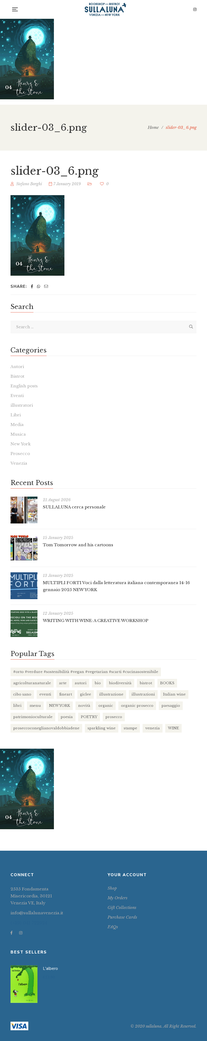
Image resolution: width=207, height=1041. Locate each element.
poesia (67, 717)
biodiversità (120, 683)
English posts (24, 385)
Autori (17, 366)
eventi (45, 694)
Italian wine (174, 694)
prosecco (113, 717)
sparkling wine (102, 728)
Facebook (11, 933)
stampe (130, 728)
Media (17, 424)
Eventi (17, 395)
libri (17, 705)
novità (84, 705)
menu (35, 705)
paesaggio (170, 705)
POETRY (89, 717)
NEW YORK (59, 705)
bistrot (146, 683)
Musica (18, 434)
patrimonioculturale (33, 717)
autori (81, 683)
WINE (173, 728)
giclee (85, 694)
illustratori (22, 405)
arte (63, 683)
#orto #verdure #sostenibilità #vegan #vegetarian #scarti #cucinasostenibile (85, 671)
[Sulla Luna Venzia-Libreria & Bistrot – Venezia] (105, 9)
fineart (65, 694)
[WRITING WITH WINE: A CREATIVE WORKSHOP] (24, 623)
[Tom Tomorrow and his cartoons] (24, 547)
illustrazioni (143, 694)
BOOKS (167, 683)
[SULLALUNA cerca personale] (24, 510)
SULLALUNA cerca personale (74, 506)
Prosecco (20, 453)
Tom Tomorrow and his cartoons (78, 544)
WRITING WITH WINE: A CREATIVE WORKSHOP (95, 620)
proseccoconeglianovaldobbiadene (46, 728)
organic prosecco (137, 705)
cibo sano (22, 694)
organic (105, 705)
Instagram (194, 9)
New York (21, 443)
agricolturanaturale (32, 683)
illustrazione (111, 694)
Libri (16, 414)
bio (98, 683)
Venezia (19, 463)
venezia (152, 728)
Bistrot (17, 376)
